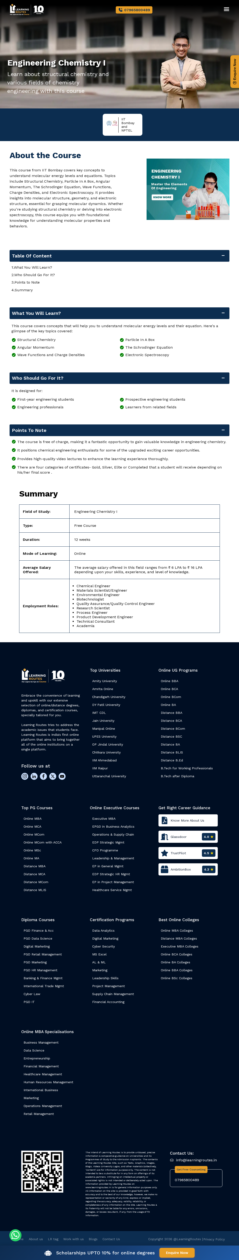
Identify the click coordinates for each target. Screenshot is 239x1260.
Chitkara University (106, 752)
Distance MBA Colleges (179, 938)
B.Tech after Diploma (177, 776)
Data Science (34, 1050)
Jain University (103, 720)
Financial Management (41, 1066)
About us (36, 1239)
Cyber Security (103, 946)
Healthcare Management (43, 1074)
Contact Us (111, 1239)
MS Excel (99, 954)
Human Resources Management (48, 1082)
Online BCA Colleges (176, 954)
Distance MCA (34, 874)
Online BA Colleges (175, 962)
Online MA (31, 858)
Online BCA (169, 689)
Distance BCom (173, 728)
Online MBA (33, 818)
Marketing (99, 970)
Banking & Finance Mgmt (43, 978)
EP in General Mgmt (107, 866)
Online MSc (32, 850)
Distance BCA (171, 720)
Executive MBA (104, 818)
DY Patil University (106, 705)
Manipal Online (103, 728)
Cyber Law (32, 994)
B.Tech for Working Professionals (187, 768)
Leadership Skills (105, 978)
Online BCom (171, 697)
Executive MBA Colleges (179, 946)
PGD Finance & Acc (39, 930)
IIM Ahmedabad (104, 760)
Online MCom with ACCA (43, 842)
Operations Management (43, 1106)
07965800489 (137, 10)
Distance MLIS (35, 890)
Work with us (73, 1239)
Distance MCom (36, 882)
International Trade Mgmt (44, 986)
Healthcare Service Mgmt (112, 890)
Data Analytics (103, 930)
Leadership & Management (113, 858)
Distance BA (170, 744)
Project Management (108, 986)
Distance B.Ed (172, 760)
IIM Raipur (100, 768)
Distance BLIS (172, 752)
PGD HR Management (40, 970)
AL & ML (99, 962)
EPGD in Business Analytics (113, 826)
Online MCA (32, 826)
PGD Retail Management (43, 954)
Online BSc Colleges (176, 978)
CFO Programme (105, 850)
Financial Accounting (108, 1002)
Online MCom (34, 834)
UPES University (104, 736)
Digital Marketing (37, 946)
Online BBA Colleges (177, 970)
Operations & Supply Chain (113, 834)
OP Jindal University (107, 744)
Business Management (41, 1042)
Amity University (104, 681)
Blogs (93, 1239)
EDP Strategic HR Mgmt (111, 874)
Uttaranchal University (109, 776)
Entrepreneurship (37, 1058)
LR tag (53, 1239)
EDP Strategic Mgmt (108, 842)
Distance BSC (171, 736)
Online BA (168, 705)
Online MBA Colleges (177, 930)
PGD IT (29, 1002)
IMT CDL (99, 713)
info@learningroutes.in (196, 1160)
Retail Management (39, 1114)
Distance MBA (35, 866)
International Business (41, 1090)
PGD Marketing (35, 962)
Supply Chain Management (113, 994)
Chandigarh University (108, 697)
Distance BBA (171, 713)
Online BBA (169, 681)
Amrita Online (102, 689)
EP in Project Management (113, 882)
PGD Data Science (38, 938)
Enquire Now (235, 70)
